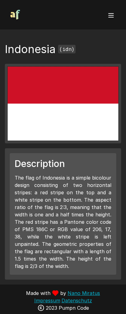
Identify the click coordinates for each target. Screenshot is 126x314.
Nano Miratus (84, 293)
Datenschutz (76, 300)
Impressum (47, 300)
